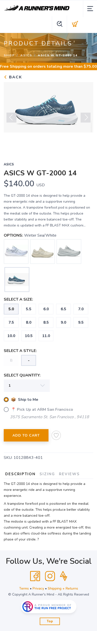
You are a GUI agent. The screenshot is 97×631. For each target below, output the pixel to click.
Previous (11, 118)
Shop (9, 55)
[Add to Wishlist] (56, 435)
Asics (26, 55)
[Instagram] (50, 576)
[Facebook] (35, 576)
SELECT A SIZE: (18, 299)
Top (50, 621)
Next (86, 118)
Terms (24, 588)
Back (14, 77)
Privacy (38, 588)
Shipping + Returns (63, 588)
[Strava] (63, 576)
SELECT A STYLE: (20, 350)
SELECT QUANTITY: (22, 375)
